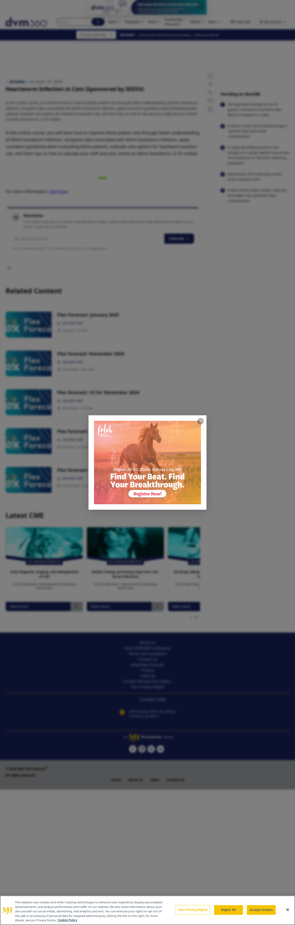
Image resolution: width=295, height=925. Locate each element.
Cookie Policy (67, 920)
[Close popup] (200, 421)
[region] (147, 910)
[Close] (288, 910)
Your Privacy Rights (192, 910)
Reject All (228, 910)
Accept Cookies (261, 910)
